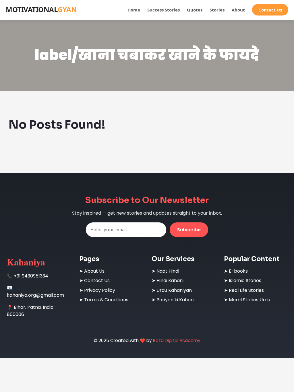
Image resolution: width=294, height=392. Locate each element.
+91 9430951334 (31, 276)
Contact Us (270, 10)
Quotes (194, 10)
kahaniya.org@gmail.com (35, 295)
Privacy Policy (99, 290)
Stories (217, 10)
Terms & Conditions (106, 299)
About (238, 10)
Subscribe (189, 229)
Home (133, 10)
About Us (94, 271)
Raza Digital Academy (176, 340)
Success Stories (163, 10)
